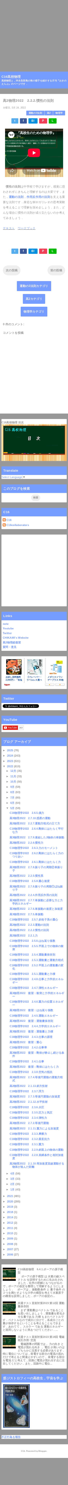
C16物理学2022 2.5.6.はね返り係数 (32, 940)
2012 (10, 1222)
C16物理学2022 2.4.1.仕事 (27, 1061)
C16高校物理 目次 (12, 422)
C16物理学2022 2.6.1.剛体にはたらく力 (35, 861)
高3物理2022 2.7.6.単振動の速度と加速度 (36, 908)
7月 (12, 797)
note (6, 623)
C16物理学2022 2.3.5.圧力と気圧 (31, 1112)
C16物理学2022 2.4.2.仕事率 (28, 1047)
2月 (12, 1184)
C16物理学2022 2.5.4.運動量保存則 (32, 954)
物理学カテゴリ (34, 311)
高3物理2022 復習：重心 (26, 1042)
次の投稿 (12, 270)
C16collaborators (17, 525)
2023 (10, 761)
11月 (13, 776)
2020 (10, 1201)
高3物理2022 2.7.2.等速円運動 (29, 1123)
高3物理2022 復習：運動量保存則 (31, 1020)
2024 (10, 755)
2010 (10, 1233)
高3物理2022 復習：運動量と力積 (31, 1031)
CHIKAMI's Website (15, 637)
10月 (13, 781)
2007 (10, 1249)
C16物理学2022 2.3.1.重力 (27, 1144)
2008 (10, 1244)
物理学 (59, 113)
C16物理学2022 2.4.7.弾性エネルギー (34, 987)
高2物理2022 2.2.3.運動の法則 (29, 924)
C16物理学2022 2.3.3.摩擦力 (28, 1133)
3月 (12, 1178)
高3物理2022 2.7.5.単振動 (27, 914)
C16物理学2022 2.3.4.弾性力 (28, 1117)
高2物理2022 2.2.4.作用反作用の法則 (33, 894)
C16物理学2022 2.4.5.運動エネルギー (34, 1015)
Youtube (8, 628)
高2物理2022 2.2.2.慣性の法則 (29, 930)
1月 (12, 1189)
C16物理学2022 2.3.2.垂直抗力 (30, 1139)
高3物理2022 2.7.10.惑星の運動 (30, 818)
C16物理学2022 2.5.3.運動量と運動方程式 (37, 960)
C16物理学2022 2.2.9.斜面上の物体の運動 (37, 1149)
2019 (10, 1206)
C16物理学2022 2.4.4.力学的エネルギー (35, 1026)
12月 (13, 770)
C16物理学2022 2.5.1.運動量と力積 (32, 973)
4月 (12, 1173)
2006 (10, 1254)
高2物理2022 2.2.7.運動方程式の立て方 (35, 823)
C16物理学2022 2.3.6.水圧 (27, 1107)
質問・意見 (10, 646)
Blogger (42, 1451)
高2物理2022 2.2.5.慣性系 (27, 875)
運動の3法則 (35, 113)
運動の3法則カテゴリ (34, 285)
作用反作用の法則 (38, 196)
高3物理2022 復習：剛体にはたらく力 (34, 1066)
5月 (12, 808)
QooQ (39, 1463)
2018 (10, 1212)
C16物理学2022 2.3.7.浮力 (27, 1091)
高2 (49, 113)
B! (33, 120)
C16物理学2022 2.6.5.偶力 (27, 812)
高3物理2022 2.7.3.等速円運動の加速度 (35, 1096)
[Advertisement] (34, 34)
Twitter (7, 633)
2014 (10, 1217)
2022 (10, 766)
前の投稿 (56, 270)
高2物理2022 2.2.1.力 (24, 935)
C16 (8, 519)
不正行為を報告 (11, 1436)
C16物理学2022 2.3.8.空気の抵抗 (31, 1071)
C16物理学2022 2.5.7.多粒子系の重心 (34, 919)
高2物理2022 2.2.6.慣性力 (27, 842)
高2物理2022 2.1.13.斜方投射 (29, 1085)
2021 (10, 1196)
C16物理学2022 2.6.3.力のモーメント (34, 847)
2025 (10, 750)
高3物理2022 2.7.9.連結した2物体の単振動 (37, 837)
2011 (10, 1228)
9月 (12, 786)
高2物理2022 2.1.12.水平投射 (29, 1101)
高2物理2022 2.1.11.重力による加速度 (34, 1128)
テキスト (9, 228)
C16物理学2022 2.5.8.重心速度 (30, 880)
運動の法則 (16, 196)
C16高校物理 (11, 76)
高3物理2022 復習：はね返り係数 (31, 1010)
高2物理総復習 (12, 642)
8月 (12, 792)
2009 (10, 1238)
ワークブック (27, 228)
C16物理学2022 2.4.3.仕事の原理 (31, 1036)
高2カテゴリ (34, 298)
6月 (12, 802)
